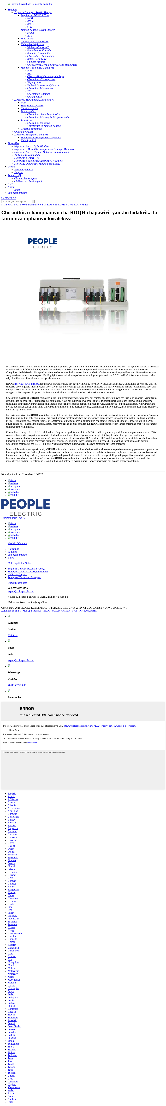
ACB (18, 204)
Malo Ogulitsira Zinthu (19, 563)
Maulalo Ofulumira (17, 543)
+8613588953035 (17, 685)
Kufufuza (13, 635)
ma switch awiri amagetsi (27, 383)
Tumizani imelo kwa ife (13, 517)
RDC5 (77, 204)
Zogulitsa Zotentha (11, 610)
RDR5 (84, 204)
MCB (4, 204)
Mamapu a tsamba (32, 610)
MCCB (11, 204)
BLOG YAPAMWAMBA (56, 610)
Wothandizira (29, 204)
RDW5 (69, 204)
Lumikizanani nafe (17, 582)
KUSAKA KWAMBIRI (84, 610)
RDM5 (61, 204)
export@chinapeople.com (21, 591)
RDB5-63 (52, 204)
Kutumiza (41, 204)
